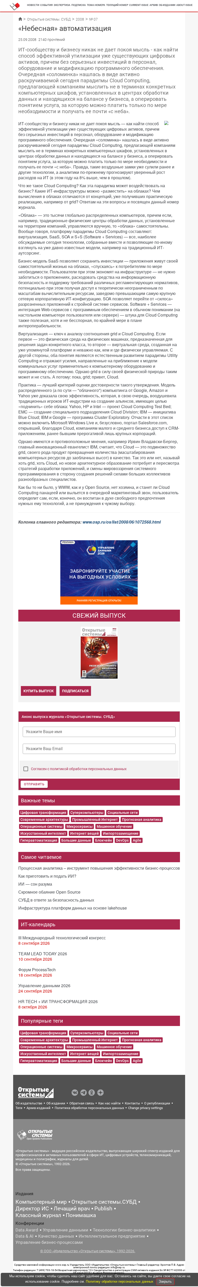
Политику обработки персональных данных (120, 1281)
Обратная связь (81, 1103)
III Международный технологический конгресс (62, 938)
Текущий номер (117, 5)
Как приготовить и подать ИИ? (47, 876)
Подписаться (75, 691)
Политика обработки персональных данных (89, 1108)
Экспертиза (62, 5)
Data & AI (24, 1236)
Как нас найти (109, 1103)
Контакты (132, 1103)
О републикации (157, 1103)
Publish (103, 1208)
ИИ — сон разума (35, 884)
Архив (154, 5)
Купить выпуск (38, 691)
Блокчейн (103, 840)
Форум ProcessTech (37, 970)
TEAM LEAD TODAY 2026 (42, 954)
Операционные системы (41, 826)
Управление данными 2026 (44, 985)
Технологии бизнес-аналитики (124, 1229)
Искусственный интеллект (43, 833)
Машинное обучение (114, 826)
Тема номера (96, 5)
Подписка (78, 5)
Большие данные (76, 840)
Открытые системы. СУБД (49, 19)
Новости (33, 5)
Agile (137, 840)
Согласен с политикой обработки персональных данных (79, 769)
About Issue (184, 5)
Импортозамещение (120, 833)
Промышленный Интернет (95, 819)
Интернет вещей (84, 833)
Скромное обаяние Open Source (49, 892)
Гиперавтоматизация (38, 840)
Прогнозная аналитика (141, 819)
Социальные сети (123, 813)
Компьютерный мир (41, 1202)
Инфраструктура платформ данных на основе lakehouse (72, 908)
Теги (18, 1108)
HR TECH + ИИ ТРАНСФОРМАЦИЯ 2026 (58, 1001)
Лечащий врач (72, 1208)
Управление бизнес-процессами (49, 1242)
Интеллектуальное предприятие (112, 1236)
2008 (80, 19)
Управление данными (65, 1229)
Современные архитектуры (44, 819)
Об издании (167, 5)
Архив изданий (39, 1108)
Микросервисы (80, 826)
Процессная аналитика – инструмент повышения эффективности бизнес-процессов (99, 868)
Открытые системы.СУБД (104, 1202)
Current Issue (138, 5)
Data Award (26, 1229)
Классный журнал (38, 1215)
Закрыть (165, 1281)
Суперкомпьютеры (86, 813)
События (46, 5)
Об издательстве (28, 1103)
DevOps (122, 840)
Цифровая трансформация (43, 813)
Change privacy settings (145, 1108)
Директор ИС (32, 1208)
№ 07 (93, 19)
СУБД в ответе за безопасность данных (56, 900)
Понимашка (81, 1215)
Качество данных (56, 1236)
